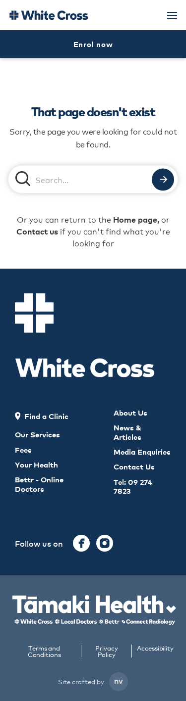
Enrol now (93, 44)
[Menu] (172, 15)
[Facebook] (81, 543)
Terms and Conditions (44, 651)
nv (118, 680)
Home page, (136, 219)
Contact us (37, 231)
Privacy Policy (106, 651)
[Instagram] (104, 543)
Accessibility (155, 648)
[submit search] (163, 179)
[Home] (48, 15)
